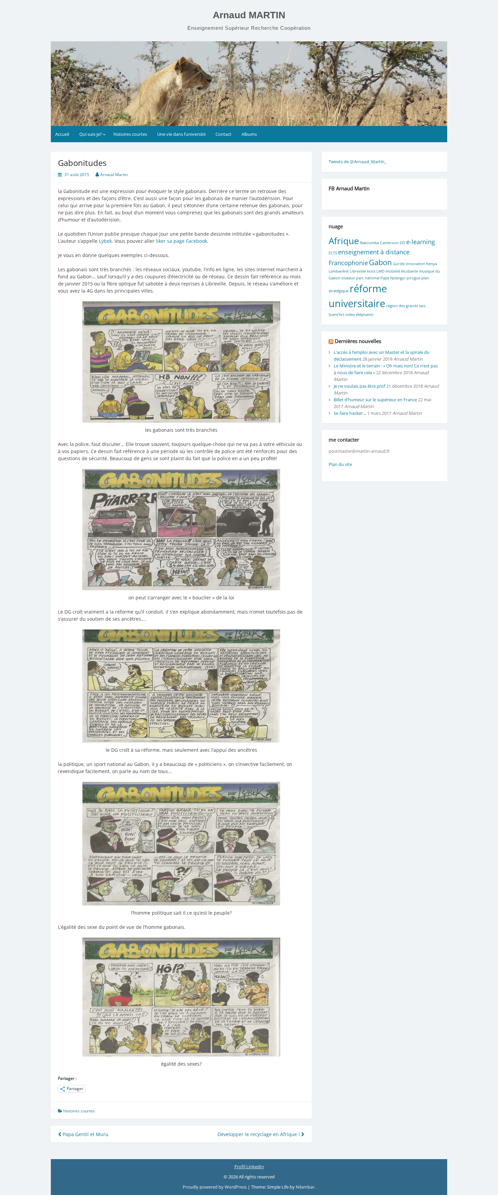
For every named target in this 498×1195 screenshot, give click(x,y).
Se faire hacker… (350, 413)
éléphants (364, 314)
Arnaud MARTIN (249, 15)
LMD (380, 271)
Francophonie (348, 263)
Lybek (105, 241)
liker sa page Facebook (180, 241)
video (350, 314)
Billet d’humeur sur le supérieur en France (375, 400)
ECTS (333, 253)
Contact (223, 134)
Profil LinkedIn (249, 1167)
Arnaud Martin (114, 174)
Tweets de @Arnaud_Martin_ (358, 161)
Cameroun (389, 242)
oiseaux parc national (360, 278)
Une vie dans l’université (181, 134)
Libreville (358, 271)
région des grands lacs (406, 305)
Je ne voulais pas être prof (359, 386)
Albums (249, 134)
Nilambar (305, 1187)
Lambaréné (339, 271)
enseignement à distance (374, 252)
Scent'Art (336, 314)
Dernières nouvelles (358, 341)
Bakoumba (369, 242)
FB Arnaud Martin (349, 188)
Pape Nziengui (393, 278)
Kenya (431, 263)
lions (371, 271)
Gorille (399, 263)
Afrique (344, 241)
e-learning (420, 242)
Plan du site (340, 464)
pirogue (413, 278)
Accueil (62, 134)
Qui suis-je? (90, 134)
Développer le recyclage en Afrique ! (259, 1134)
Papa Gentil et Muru (84, 1134)
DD (402, 242)
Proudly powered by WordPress (215, 1187)
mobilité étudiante (402, 271)
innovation (415, 263)
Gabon (380, 262)
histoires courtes (130, 134)
